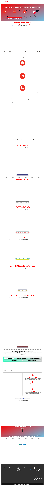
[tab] (9, 358)
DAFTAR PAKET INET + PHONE (22, 232)
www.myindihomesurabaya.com (28, 469)
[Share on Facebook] (21, 444)
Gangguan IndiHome (23, 140)
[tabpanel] (22, 367)
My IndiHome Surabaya (7, 94)
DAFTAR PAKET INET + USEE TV (22, 258)
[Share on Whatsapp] (20, 444)
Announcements (19, 470)
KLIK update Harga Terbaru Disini (14, 18)
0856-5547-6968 (19, 141)
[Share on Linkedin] (25, 444)
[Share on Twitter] (23, 444)
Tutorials (18, 471)
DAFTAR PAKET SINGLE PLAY (23, 202)
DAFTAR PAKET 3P (23, 290)
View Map (5, 470)
